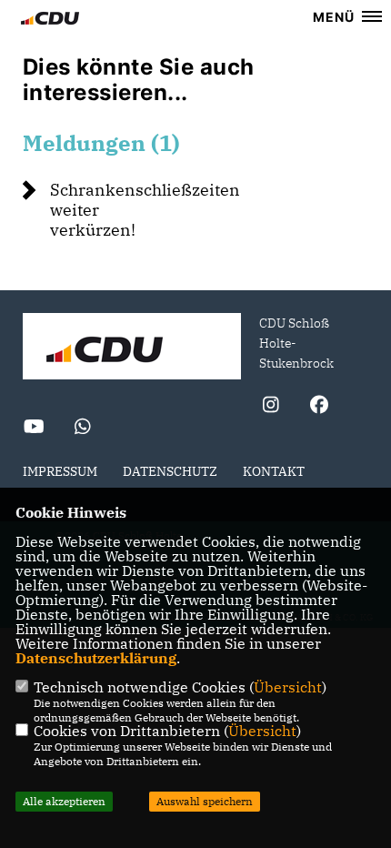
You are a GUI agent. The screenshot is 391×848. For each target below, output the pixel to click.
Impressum (60, 471)
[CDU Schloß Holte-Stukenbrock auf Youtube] (34, 429)
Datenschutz (170, 471)
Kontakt (274, 471)
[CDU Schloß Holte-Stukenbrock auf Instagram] (270, 407)
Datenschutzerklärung (95, 658)
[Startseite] (132, 348)
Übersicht (288, 687)
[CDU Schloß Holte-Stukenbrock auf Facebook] (318, 407)
